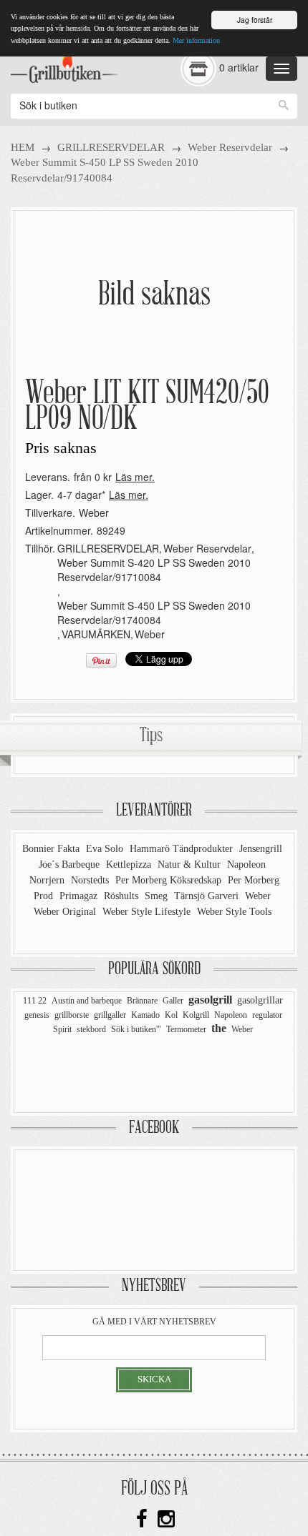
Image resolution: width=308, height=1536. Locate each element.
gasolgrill (210, 1000)
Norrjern (48, 880)
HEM (22, 147)
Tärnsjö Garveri (207, 896)
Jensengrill (260, 848)
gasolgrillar (260, 1000)
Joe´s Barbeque (70, 864)
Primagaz (79, 896)
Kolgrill (196, 1015)
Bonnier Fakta (52, 848)
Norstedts (91, 880)
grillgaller (110, 1015)
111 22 (35, 1001)
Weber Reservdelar (230, 147)
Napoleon (246, 864)
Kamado (145, 1015)
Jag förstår (254, 19)
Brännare (142, 1001)
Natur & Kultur (190, 864)
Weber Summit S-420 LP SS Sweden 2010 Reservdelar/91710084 (154, 569)
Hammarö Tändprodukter (183, 848)
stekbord (91, 1029)
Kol (171, 1015)
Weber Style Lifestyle (147, 911)
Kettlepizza (130, 864)
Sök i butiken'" (136, 1029)
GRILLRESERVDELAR (111, 147)
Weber (94, 512)
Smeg (157, 896)
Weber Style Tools (234, 911)
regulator (267, 1015)
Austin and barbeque (87, 1001)
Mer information (196, 40)
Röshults (122, 896)
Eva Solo (106, 848)
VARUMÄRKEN (96, 634)
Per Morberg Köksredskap (169, 880)
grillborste (71, 1015)
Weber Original (66, 911)
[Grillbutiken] (64, 65)
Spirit (62, 1029)
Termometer (186, 1029)
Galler (173, 1001)
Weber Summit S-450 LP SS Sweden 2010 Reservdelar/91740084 (154, 612)
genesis (36, 1015)
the (218, 1028)
